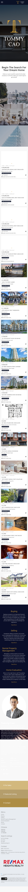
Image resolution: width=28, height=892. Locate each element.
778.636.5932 (13, 758)
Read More (14, 625)
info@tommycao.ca (14, 760)
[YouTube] (3, 769)
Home (2, 814)
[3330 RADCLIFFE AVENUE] (14, 158)
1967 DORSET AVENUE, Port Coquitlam (12, 479)
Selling (14, 630)
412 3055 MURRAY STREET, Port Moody (12, 535)
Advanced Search (5, 843)
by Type (3, 841)
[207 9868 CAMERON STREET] (14, 355)
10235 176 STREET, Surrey (8, 282)
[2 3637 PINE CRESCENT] (14, 552)
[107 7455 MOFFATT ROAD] (14, 327)
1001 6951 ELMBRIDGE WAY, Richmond (11, 394)
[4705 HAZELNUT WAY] (14, 298)
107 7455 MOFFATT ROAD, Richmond (11, 338)
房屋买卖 (3, 829)
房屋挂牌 (3, 831)
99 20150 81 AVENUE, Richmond (10, 451)
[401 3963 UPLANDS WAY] (14, 411)
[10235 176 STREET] (14, 270)
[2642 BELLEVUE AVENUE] (14, 214)
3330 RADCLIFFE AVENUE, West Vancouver (12, 169)
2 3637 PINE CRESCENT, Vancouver (10, 563)
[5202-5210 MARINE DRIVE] (14, 186)
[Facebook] (1, 769)
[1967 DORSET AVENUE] (14, 467)
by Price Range (4, 838)
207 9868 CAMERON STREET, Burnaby (11, 366)
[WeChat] (6, 769)
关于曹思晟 (3, 832)
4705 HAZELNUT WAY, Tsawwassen (10, 310)
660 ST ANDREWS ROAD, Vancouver (11, 507)
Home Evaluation (14, 670)
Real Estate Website (17, 874)
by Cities (3, 840)
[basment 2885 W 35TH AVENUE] (14, 580)
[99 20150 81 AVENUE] (14, 439)
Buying (14, 611)
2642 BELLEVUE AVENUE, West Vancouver (12, 226)
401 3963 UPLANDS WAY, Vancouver (11, 423)
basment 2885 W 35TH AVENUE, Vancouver (13, 592)
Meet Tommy (5, 773)
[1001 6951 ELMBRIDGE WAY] (14, 383)
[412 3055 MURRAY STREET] (14, 524)
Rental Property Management (9, 649)
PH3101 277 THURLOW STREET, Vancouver (12, 254)
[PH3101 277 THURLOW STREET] (14, 242)
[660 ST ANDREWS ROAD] (14, 496)
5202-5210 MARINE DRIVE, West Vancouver (13, 197)
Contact (3, 824)
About (2, 822)
